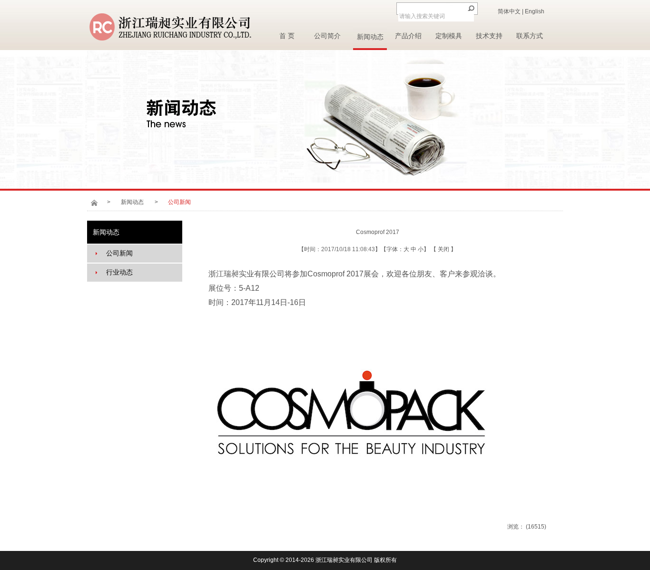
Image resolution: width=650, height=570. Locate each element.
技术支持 (489, 36)
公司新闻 (119, 253)
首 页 (287, 36)
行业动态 (119, 272)
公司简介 (327, 36)
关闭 (444, 249)
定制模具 (448, 36)
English (534, 11)
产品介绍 (408, 36)
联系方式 (529, 36)
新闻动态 (370, 37)
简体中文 (509, 11)
